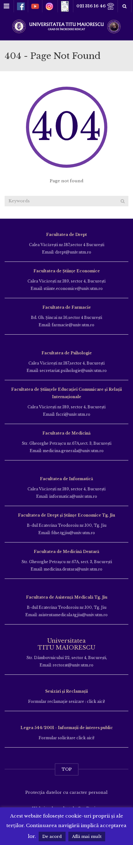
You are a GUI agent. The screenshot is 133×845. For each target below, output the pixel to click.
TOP (67, 769)
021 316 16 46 (91, 6)
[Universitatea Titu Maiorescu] (66, 25)
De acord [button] (52, 836)
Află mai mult (86, 836)
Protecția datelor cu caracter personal (66, 792)
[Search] (122, 201)
